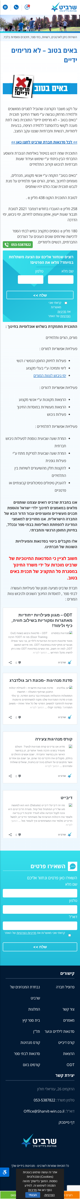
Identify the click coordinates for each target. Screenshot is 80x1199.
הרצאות (68, 1053)
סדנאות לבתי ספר (27, 1053)
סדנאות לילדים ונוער (59, 1031)
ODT (70, 1064)
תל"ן (36, 1031)
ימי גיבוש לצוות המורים (49, 375)
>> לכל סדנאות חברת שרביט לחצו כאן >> (44, 142)
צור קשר (68, 1009)
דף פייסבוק (66, 1122)
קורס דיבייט (66, 1042)
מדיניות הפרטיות (26, 933)
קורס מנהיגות (30, 1042)
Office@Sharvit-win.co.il (44, 1111)
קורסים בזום (31, 1064)
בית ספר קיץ (31, 1020)
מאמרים (68, 1020)
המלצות (34, 1009)
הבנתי (33, 1195)
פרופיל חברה (65, 986)
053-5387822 (21, 244)
